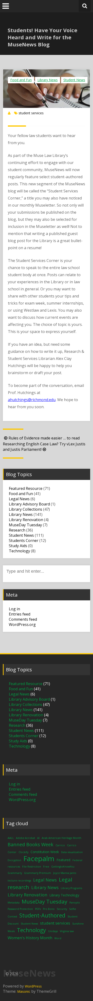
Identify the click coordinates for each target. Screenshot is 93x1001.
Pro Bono (49, 909)
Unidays (53, 931)
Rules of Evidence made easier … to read (44, 438)
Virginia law (67, 931)
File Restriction (31, 866)
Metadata (14, 902)
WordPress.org (22, 624)
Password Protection (20, 909)
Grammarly (15, 873)
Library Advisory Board (29, 504)
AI (38, 838)
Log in (14, 608)
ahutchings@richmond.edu (32, 399)
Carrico (60, 845)
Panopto (74, 902)
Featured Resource (25, 488)
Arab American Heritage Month (61, 838)
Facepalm (38, 858)
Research (17, 530)
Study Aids (18, 545)
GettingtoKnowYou (62, 866)
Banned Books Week (30, 844)
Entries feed (19, 614)
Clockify (23, 852)
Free (46, 866)
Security (62, 909)
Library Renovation (26, 519)
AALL (11, 838)
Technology (19, 551)
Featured (63, 860)
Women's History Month (30, 937)
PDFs (38, 909)
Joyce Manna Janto (64, 873)
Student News (74, 80)
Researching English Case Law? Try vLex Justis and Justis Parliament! (44, 446)
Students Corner (23, 540)
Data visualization (72, 852)
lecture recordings (19, 880)
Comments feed (23, 619)
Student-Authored (42, 915)
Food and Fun (21, 80)
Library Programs (71, 888)
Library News (47, 80)
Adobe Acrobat (25, 838)
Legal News (19, 498)
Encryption (14, 860)
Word (57, 938)
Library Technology (64, 895)
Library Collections (25, 509)
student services (31, 113)
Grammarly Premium (37, 873)
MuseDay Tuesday (25, 524)
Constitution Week (45, 852)
